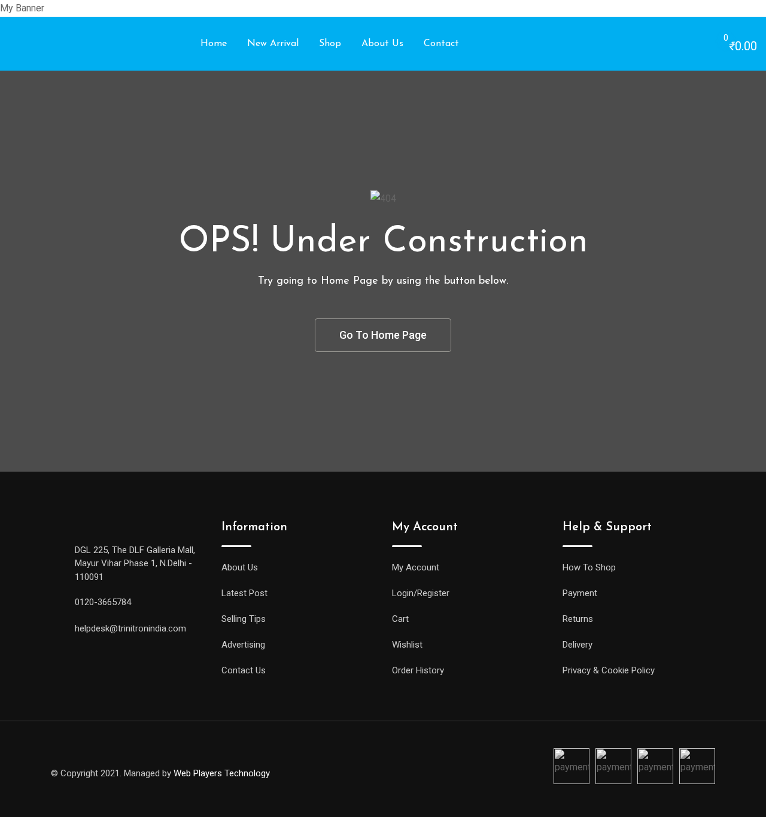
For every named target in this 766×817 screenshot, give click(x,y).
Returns (578, 618)
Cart (400, 618)
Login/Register (420, 593)
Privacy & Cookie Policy (609, 670)
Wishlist (407, 644)
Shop (330, 43)
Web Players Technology (222, 773)
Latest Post (244, 593)
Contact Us (243, 670)
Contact (441, 43)
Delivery (577, 644)
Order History (418, 670)
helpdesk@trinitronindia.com (130, 628)
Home (213, 43)
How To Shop (589, 567)
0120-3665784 (103, 602)
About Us (382, 43)
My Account (415, 567)
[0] (714, 44)
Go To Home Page (383, 335)
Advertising (243, 644)
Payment (580, 593)
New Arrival (273, 43)
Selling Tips (243, 618)
